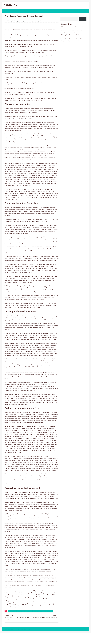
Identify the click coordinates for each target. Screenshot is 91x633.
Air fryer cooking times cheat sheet (71, 41)
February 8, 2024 (11, 21)
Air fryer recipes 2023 (24, 611)
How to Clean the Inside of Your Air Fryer (72, 39)
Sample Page (7, 11)
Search (63, 16)
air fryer (12, 611)
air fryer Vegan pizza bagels (42, 611)
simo (20, 21)
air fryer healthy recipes (30, 21)
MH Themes (29, 629)
